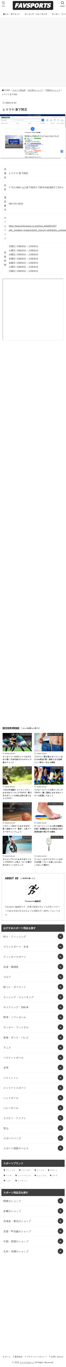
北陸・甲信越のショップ (17, 1231)
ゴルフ (7, 976)
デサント (54, 1170)
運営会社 (19, 1357)
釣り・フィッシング (14, 936)
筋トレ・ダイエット (14, 987)
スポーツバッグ (12, 1138)
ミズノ (9, 1181)
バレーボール (10, 1108)
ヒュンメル (41, 1175)
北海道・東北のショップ (17, 1221)
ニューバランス (24, 1175)
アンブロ (40, 1170)
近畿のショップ (12, 1211)
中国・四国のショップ (16, 1241)
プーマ (55, 1175)
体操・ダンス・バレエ (16, 1037)
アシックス (11, 1170)
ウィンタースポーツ (14, 956)
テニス (7, 1047)
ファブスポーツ (27, 1362)
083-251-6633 (16, 203)
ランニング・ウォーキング (18, 997)
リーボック (22, 1181)
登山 (5, 1128)
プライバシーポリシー (37, 1357)
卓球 (5, 1067)
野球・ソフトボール (14, 1017)
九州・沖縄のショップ (16, 1251)
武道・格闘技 (10, 966)
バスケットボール (13, 1057)
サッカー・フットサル (16, 1027)
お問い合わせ (57, 1357)
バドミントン (10, 1077)
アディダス (26, 1170)
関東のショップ (12, 1201)
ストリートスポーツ (14, 1087)
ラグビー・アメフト (14, 1118)
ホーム (8, 1357)
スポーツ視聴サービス (16, 1148)
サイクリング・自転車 (16, 1007)
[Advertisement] (33, 52)
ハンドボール (10, 1098)
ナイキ (9, 1175)
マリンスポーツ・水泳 (16, 946)
